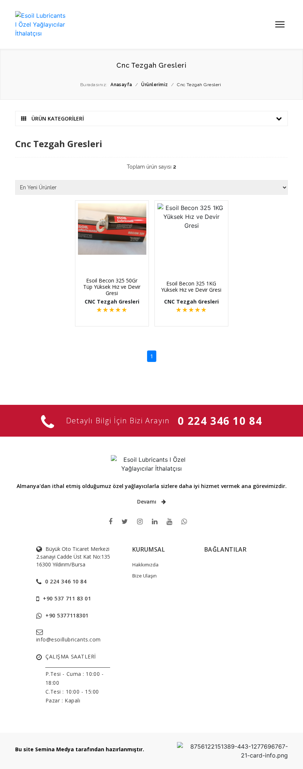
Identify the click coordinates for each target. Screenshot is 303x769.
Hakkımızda (145, 564)
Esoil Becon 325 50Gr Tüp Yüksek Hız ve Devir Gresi (111, 287)
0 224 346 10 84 (220, 421)
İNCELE (115, 257)
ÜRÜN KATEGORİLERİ (57, 118)
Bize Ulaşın (144, 575)
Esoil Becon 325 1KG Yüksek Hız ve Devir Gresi (191, 286)
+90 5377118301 (67, 615)
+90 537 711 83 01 (67, 598)
